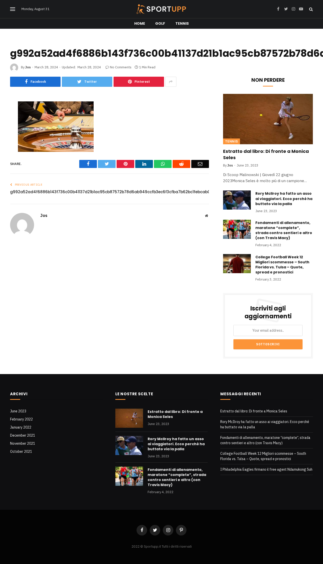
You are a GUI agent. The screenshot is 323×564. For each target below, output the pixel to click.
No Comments (120, 67)
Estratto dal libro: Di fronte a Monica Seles (266, 154)
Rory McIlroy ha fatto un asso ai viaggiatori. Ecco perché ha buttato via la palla (283, 198)
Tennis (182, 23)
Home (139, 23)
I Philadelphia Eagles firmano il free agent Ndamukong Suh (266, 469)
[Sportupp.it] (161, 9)
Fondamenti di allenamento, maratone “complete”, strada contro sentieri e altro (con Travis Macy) (283, 230)
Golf (160, 23)
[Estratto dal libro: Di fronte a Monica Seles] (268, 119)
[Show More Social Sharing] (170, 82)
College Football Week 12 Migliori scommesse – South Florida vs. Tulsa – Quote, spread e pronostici (282, 265)
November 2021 (22, 443)
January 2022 (20, 427)
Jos (28, 67)
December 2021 (22, 435)
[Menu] (12, 9)
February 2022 (21, 419)
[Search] (310, 9)
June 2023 (18, 411)
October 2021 (21, 451)
